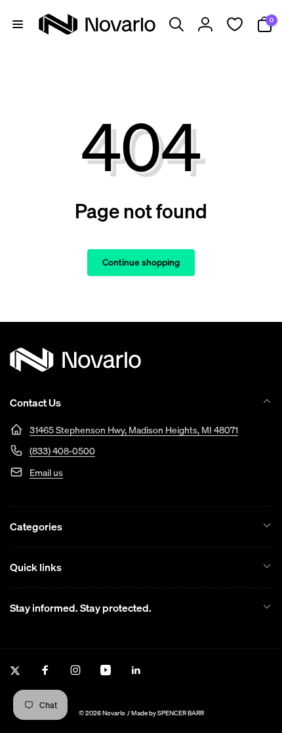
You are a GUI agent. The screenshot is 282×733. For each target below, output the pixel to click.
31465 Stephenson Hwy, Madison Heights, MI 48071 (134, 430)
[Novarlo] (75, 368)
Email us (46, 472)
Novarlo (113, 713)
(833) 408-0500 (62, 451)
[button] (17, 24)
